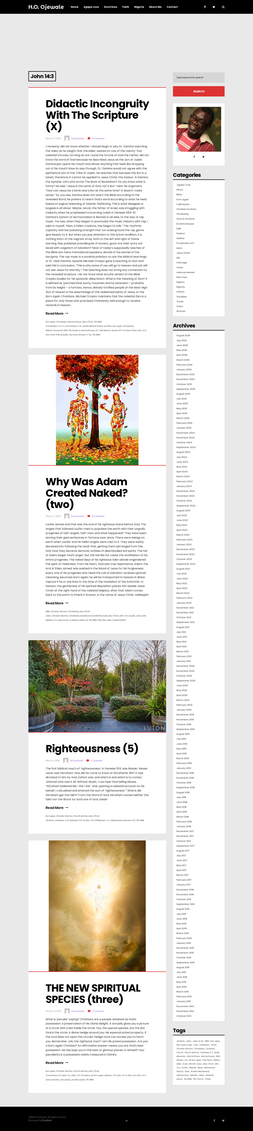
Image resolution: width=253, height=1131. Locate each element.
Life (178, 257)
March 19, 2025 (53, 138)
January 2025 (184, 427)
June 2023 (182, 520)
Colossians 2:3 (206, 1052)
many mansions (52, 1079)
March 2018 (182, 816)
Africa (179, 189)
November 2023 (185, 496)
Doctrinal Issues (74, 321)
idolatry (216, 1060)
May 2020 (181, 690)
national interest (185, 272)
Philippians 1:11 (102, 820)
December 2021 (185, 607)
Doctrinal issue (193, 1056)
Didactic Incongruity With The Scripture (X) (98, 115)
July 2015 (181, 972)
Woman (180, 311)
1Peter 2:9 (75, 1075)
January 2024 (184, 486)
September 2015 (185, 962)
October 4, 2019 (53, 1011)
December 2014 (185, 1006)
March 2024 (183, 476)
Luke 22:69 (141, 615)
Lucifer (132, 615)
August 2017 (182, 850)
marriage (181, 262)
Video (179, 306)
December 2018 (185, 773)
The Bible (98, 321)
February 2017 (184, 879)
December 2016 (185, 889)
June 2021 (181, 636)
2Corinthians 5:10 (73, 326)
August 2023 (183, 510)
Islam (179, 248)
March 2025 (182, 418)
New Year (181, 277)
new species (65, 1079)
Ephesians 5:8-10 (77, 820)
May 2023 (181, 525)
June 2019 (181, 743)
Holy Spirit (207, 1060)
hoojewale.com (185, 243)
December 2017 (185, 831)
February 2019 (184, 763)
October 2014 (183, 1016)
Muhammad (209, 1067)
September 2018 (185, 787)
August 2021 (182, 627)
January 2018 (183, 826)
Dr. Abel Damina (103, 330)
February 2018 (184, 821)
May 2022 (181, 583)
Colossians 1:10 (61, 820)
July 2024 (181, 457)
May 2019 (181, 748)
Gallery (180, 238)
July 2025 (181, 398)
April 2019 (181, 753)
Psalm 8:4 (83, 620)
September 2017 (185, 846)
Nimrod (179, 1071)
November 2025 (185, 379)
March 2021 (182, 651)
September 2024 (186, 447)
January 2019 (183, 768)
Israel (185, 1063)
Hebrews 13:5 (110, 1075)
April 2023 (181, 530)
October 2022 (184, 559)
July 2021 (181, 632)
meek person (62, 620)
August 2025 (183, 393)
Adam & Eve (198, 1041)
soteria (180, 291)
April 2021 (181, 646)
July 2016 (181, 914)
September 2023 (185, 505)
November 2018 (185, 777)
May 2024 (181, 466)
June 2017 (181, 860)
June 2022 (182, 578)
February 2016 (184, 938)
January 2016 (183, 943)
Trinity (208, 1079)
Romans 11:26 (85, 334)
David (216, 1052)
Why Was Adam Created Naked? (112, 620)
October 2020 (184, 675)
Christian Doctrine (59, 611)
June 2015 (181, 977)
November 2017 (185, 836)
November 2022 (185, 554)
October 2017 (183, 841)
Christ (213, 1044)
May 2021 (181, 641)
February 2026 (184, 364)
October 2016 (183, 899)
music (179, 267)
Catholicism (183, 204)
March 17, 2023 (53, 516)
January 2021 (183, 661)
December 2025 (185, 374)
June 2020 (182, 685)
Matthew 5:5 (51, 620)
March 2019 (182, 758)
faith (178, 228)
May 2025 (181, 408)
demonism (180, 1056)
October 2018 (183, 782)
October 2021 (183, 617)
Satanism (209, 1075)
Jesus (199, 1063)
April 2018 (181, 811)
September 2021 (185, 622)
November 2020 (185, 671)
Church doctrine (80, 816)
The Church (198, 1079)
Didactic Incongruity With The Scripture (63, 330)
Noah (187, 1071)
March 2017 (182, 875)
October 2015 (183, 957)
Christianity (61, 321)
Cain (196, 1044)
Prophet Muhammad (200, 1071)
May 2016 (181, 923)
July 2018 (181, 797)
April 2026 (181, 355)
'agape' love (183, 184)
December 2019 (185, 714)
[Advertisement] (126, 40)
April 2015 (181, 986)
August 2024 (183, 452)
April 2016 (181, 928)
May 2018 (181, 807)
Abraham (50, 820)
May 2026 (181, 350)
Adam (48, 615)
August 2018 (182, 792)
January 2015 (183, 1001)
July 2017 (181, 855)
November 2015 (185, 952)
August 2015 (182, 967)
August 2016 (182, 909)
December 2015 (185, 948)
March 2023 (182, 534)
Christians (85, 1075)
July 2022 (181, 573)
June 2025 (182, 403)
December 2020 (185, 666)
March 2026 (182, 360)
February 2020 (184, 705)
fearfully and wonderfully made (93, 615)
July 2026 (181, 340)
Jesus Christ (87, 321)
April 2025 (181, 413)
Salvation (194, 1075)
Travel (179, 301)
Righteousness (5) (92, 748)
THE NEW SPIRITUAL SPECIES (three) (94, 994)
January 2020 (184, 709)
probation (74, 620)
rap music (73, 334)
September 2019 (185, 729)
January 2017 (183, 884)
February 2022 (184, 598)
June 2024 (182, 462)
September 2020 (185, 680)
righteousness (116, 820)
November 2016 (185, 894)
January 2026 (184, 369)
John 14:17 (122, 1075)
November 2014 (185, 1011)
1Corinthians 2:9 (53, 1075)
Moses (200, 1067)
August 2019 (182, 734)
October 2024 (184, 442)
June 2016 (181, 918)
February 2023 (184, 539)
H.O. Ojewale (46, 7)
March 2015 (182, 991)
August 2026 (183, 335)
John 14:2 (132, 1075)
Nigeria (180, 282)
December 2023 (185, 491)
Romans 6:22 (129, 820)
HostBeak (47, 1120)
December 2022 (185, 549)
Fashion (180, 233)
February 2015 (184, 996)
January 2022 (184, 603)
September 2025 (185, 389)
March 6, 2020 (53, 760)
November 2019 (185, 719)
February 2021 (184, 656)
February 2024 (184, 481)
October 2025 (184, 384)
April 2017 (181, 870)
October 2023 (184, 500)
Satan (201, 1075)
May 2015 (181, 982)
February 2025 (184, 423)
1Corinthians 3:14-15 (55, 326)
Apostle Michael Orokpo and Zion (97, 326)
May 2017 (181, 865)
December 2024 (185, 432)
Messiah (192, 1067)
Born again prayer (184, 1044)
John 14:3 (142, 330)
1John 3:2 (65, 1075)
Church (179, 1052)
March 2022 (182, 593)
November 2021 (185, 612)
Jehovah (192, 1063)
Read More (55, 313)
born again (50, 321)
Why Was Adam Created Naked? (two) (87, 493)
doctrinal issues (88, 330)
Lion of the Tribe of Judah (57, 334)
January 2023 (184, 544)
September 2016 (185, 904)
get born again (97, 1075)
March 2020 (182, 700)
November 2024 (185, 437)
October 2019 (183, 724)
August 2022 (183, 568)
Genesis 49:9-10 (118, 330)
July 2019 (181, 739)
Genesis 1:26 (181, 1060)
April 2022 (181, 588)
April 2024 (182, 471)
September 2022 (185, 564)
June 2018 (181, 802)
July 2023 (181, 515)
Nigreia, (180, 286)
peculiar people (78, 1079)
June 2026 (182, 345)
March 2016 (182, 933)
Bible (48, 611)
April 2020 (181, 695)
